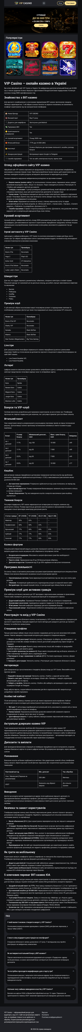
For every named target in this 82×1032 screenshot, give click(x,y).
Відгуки (45, 1012)
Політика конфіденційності (52, 1017)
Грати (41, 25)
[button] (41, 922)
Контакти (45, 1015)
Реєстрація (70, 3)
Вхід (60, 3)
